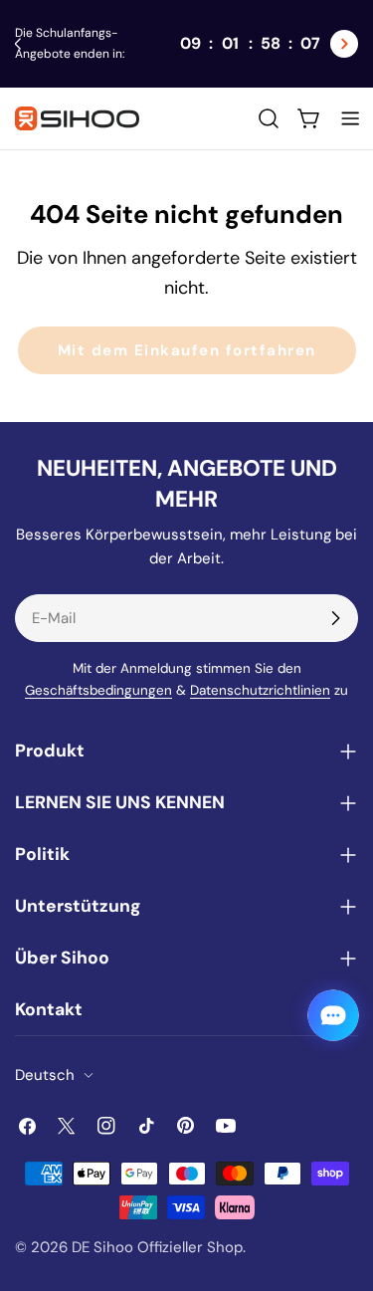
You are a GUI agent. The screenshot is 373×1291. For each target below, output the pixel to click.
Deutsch (45, 1075)
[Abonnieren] (335, 618)
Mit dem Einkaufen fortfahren (187, 350)
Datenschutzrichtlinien (260, 690)
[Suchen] (268, 118)
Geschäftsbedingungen (98, 690)
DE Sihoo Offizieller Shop (157, 1247)
